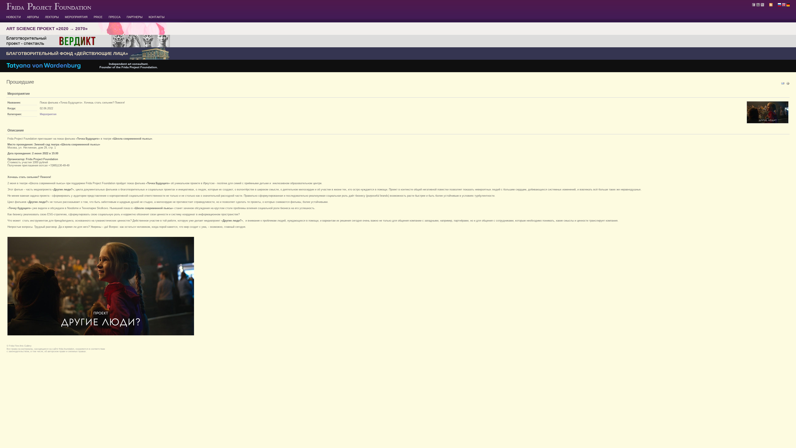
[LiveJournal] (762, 4)
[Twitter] (758, 4)
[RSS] (771, 5)
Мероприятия (48, 114)
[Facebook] (753, 4)
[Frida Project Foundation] (48, 8)
